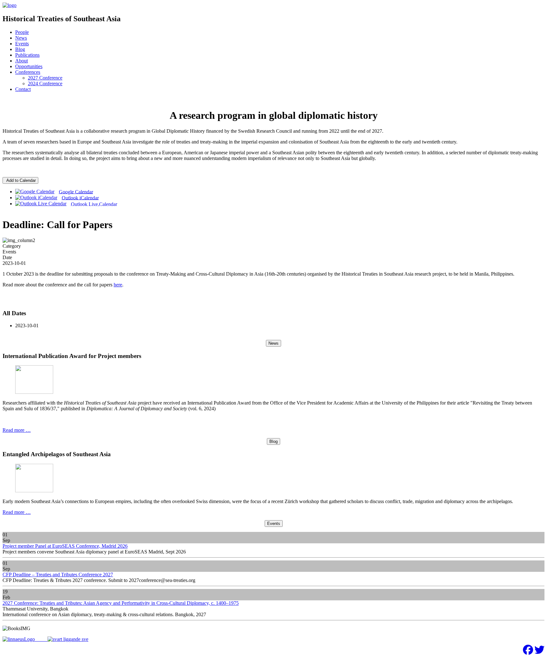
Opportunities (28, 66)
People (22, 32)
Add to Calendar (20, 180)
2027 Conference (45, 77)
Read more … (17, 430)
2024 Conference (45, 83)
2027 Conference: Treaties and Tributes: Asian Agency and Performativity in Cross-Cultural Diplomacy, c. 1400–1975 (121, 603)
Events (22, 43)
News (21, 38)
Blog (20, 49)
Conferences (27, 72)
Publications (27, 55)
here (118, 284)
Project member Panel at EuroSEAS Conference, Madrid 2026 (65, 546)
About (21, 60)
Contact (23, 89)
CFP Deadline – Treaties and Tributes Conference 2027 (58, 574)
